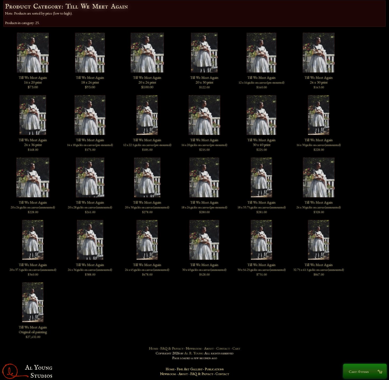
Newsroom (194, 348)
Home (153, 348)
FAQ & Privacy (171, 348)
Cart (236, 348)
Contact (223, 348)
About (209, 348)
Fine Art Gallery (189, 369)
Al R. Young (193, 353)
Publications (214, 369)
